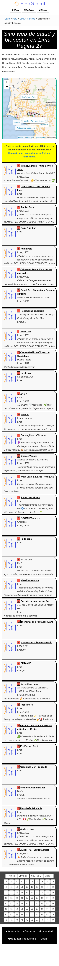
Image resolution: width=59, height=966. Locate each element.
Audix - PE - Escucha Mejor (34, 849)
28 (42, 892)
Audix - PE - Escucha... (33, 120)
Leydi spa (44, 124)
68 (42, 914)
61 (6, 914)
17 (37, 887)
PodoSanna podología (25, 128)
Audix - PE (25, 331)
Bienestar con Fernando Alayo (37, 621)
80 (53, 920)
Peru (14, 18)
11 (6, 887)
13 (17, 887)
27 (37, 892)
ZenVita (17, 122)
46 (32, 903)
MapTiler (29, 137)
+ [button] (7, 82)
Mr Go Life (26, 559)
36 (32, 898)
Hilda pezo (26, 539)
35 (27, 898)
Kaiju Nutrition (28, 228)
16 (32, 887)
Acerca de (13, 931)
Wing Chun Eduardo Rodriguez (37, 476)
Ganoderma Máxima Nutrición (36, 642)
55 (27, 909)
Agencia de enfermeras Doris (36, 601)
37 (37, 898)
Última (48, 876)
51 (6, 909)
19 (47, 887)
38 (42, 898)
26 (32, 892)
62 (11, 914)
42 (11, 903)
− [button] (7, 86)
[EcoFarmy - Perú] (28, 91)
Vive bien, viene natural (32, 787)
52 (11, 909)
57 (37, 909)
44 (22, 903)
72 (11, 920)
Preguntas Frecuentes (22, 938)
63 (17, 914)
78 (42, 920)
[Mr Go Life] (34, 116)
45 (27, 903)
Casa (16, 10)
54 (22, 909)
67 (37, 914)
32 (11, 898)
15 (27, 887)
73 (17, 920)
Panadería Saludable (31, 808)
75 (27, 920)
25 (27, 892)
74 (22, 920)
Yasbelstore (26, 704)
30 (53, 892)
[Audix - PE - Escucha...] (33, 114)
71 (6, 920)
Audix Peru (26, 248)
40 (53, 898)
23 (17, 892)
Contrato (30, 931)
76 (32, 920)
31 (6, 898)
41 (6, 903)
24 (22, 892)
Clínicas (31, 18)
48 (42, 903)
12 (11, 887)
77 (37, 920)
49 (47, 903)
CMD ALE (26, 663)
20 (53, 887)
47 (37, 903)
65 (27, 914)
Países (44, 10)
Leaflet (20, 137)
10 (53, 881)
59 (47, 909)
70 (53, 914)
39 (47, 898)
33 (17, 898)
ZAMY (23, 393)
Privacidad (46, 931)
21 (6, 892)
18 (42, 887)
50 (53, 903)
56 (32, 909)
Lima (22, 18)
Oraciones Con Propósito (33, 767)
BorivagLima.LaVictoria (33, 435)
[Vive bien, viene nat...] (29, 114)
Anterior (24, 876)
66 (32, 914)
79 (47, 920)
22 (11, 892)
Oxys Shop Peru (29, 684)
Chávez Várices (29, 456)
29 (47, 892)
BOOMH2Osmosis (30, 518)
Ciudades (29, 10)
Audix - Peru (27, 207)
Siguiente (35, 876)
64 (22, 914)
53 (17, 909)
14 (22, 887)
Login (44, 938)
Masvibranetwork (30, 580)
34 (22, 898)
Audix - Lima (27, 829)
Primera (11, 876)
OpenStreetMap (40, 137)
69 (47, 914)
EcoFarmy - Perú (29, 97)
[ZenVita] (16, 116)
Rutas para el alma (30, 497)
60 (53, 909)
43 (17, 903)
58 (42, 909)
